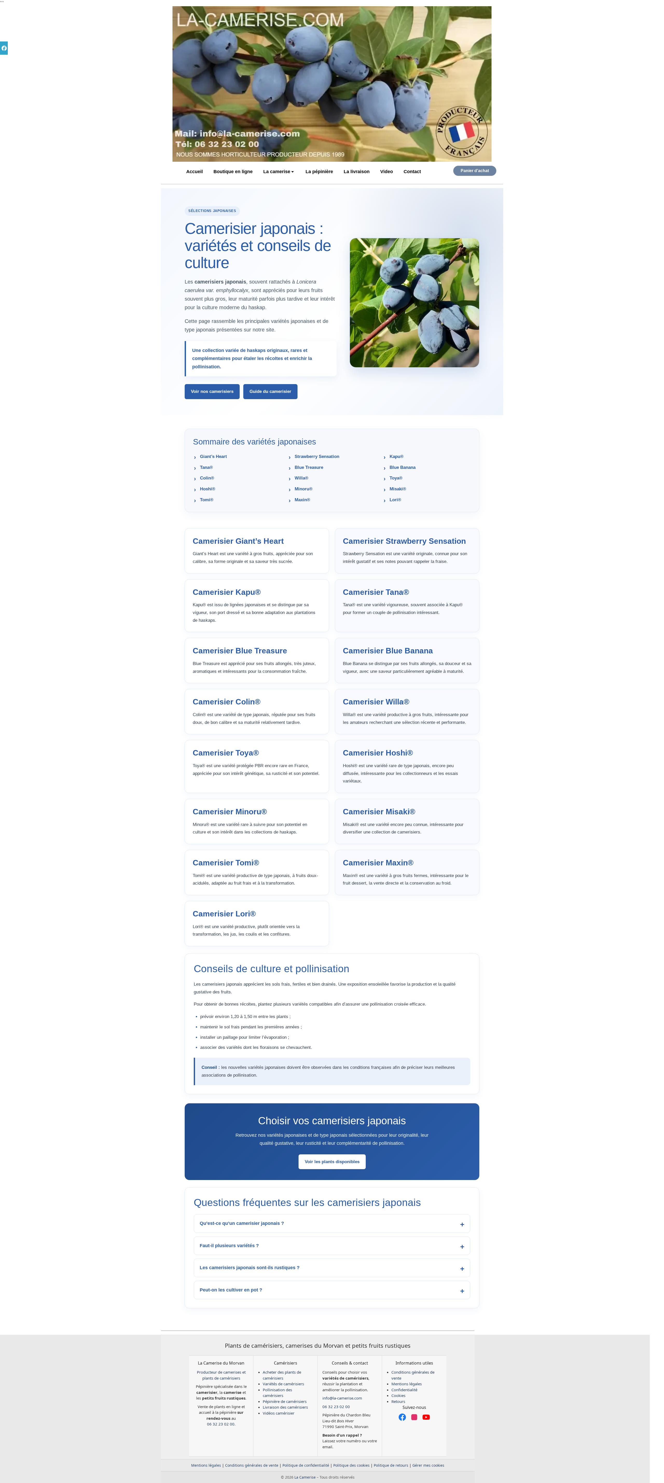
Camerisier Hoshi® (378, 752)
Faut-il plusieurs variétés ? (229, 1245)
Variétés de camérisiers (283, 1383)
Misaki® (398, 488)
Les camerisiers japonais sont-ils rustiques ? (250, 1267)
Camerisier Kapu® (227, 592)
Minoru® (304, 488)
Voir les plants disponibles (332, 1161)
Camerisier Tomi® (226, 862)
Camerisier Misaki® (379, 811)
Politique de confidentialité (305, 1465)
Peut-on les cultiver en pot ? (231, 1290)
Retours (398, 1401)
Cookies (398, 1395)
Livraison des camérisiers (285, 1407)
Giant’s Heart (213, 456)
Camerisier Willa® (376, 701)
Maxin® (302, 499)
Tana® (206, 467)
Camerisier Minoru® (230, 811)
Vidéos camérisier (278, 1413)
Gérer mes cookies (428, 1465)
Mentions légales (406, 1383)
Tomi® (206, 499)
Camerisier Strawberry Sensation (404, 541)
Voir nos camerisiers (212, 391)
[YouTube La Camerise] (426, 1417)
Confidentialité (404, 1389)
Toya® (396, 478)
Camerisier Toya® (226, 752)
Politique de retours (391, 1465)
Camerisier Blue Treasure (240, 650)
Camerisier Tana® (376, 592)
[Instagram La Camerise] (414, 1417)
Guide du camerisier (270, 391)
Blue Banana (403, 467)
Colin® (207, 478)
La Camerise (305, 1477)
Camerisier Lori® (224, 913)
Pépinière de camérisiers (285, 1401)
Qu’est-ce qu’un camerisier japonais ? (242, 1223)
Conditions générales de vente (251, 1465)
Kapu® (397, 456)
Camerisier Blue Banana (388, 650)
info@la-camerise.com (342, 1398)
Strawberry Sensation (317, 456)
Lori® (395, 499)
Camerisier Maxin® (378, 862)
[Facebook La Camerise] (402, 1417)
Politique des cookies (351, 1465)
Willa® (301, 478)
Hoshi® (207, 488)
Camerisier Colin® (226, 701)
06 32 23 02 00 (220, 1423)
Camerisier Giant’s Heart (238, 541)
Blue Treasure (309, 467)
